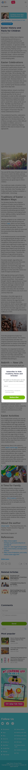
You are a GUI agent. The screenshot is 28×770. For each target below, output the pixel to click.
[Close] (25, 369)
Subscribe (14, 397)
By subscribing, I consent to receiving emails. (12, 391)
